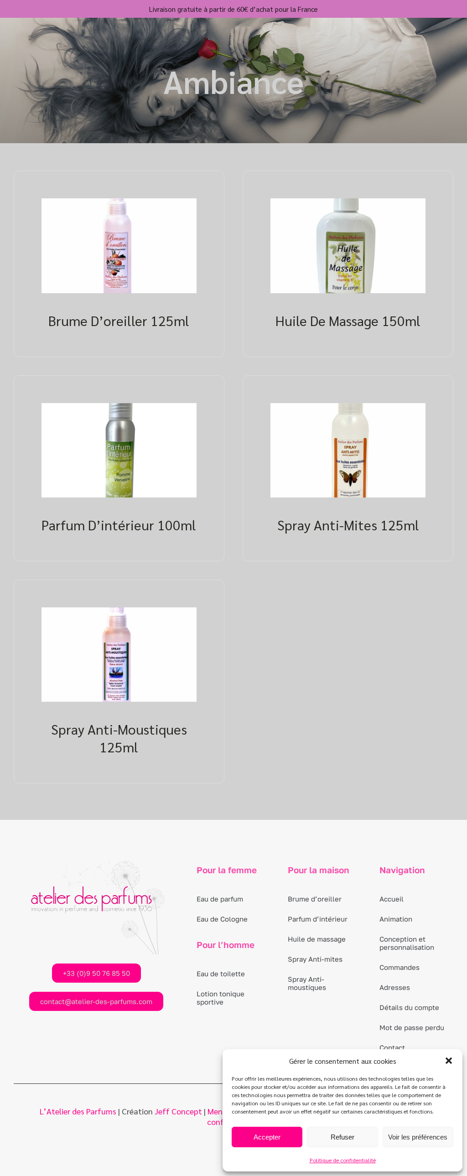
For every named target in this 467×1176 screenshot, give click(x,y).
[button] (448, 1060)
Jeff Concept (178, 1111)
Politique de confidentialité (343, 1160)
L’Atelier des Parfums (78, 1111)
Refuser (342, 1137)
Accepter (267, 1137)
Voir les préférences (417, 1137)
